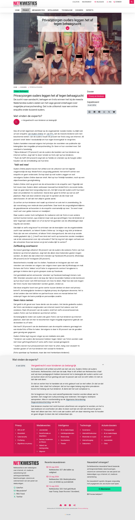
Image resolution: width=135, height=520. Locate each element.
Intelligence (53, 10)
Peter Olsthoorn (21, 91)
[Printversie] (89, 112)
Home (17, 10)
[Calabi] (67, 513)
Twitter (19, 497)
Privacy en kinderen (96, 96)
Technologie (67, 10)
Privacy (26, 10)
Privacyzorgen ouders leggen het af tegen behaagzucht (67, 22)
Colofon (76, 2)
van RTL (50, 134)
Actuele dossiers (109, 425)
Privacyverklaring (83, 508)
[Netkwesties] (26, 463)
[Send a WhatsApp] (104, 112)
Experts (89, 10)
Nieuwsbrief (87, 2)
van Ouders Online (35, 134)
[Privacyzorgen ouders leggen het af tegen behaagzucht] (25, 4)
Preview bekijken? (95, 494)
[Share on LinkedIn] (94, 112)
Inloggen (100, 2)
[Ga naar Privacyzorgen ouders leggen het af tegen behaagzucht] (67, 29)
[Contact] (65, 505)
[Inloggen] (74, 505)
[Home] (60, 505)
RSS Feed (20, 494)
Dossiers (79, 10)
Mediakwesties (38, 10)
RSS (110, 2)
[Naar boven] (103, 364)
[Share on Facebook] (99, 112)
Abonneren (105, 489)
